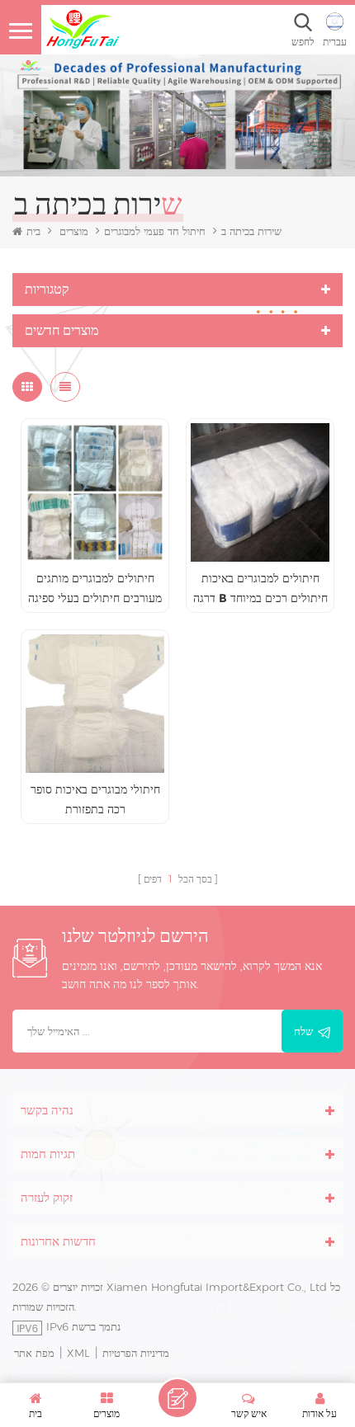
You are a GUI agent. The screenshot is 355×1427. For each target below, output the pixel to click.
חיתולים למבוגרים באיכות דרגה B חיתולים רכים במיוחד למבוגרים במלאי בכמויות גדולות (260, 589)
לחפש (303, 41)
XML (78, 1352)
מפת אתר (34, 1352)
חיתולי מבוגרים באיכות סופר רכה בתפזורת (95, 799)
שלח (303, 1031)
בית (33, 231)
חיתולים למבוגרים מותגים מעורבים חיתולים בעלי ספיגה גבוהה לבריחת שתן (95, 589)
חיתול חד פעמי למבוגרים (155, 231)
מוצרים (73, 231)
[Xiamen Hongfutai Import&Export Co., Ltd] (82, 29)
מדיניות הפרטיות (135, 1352)
